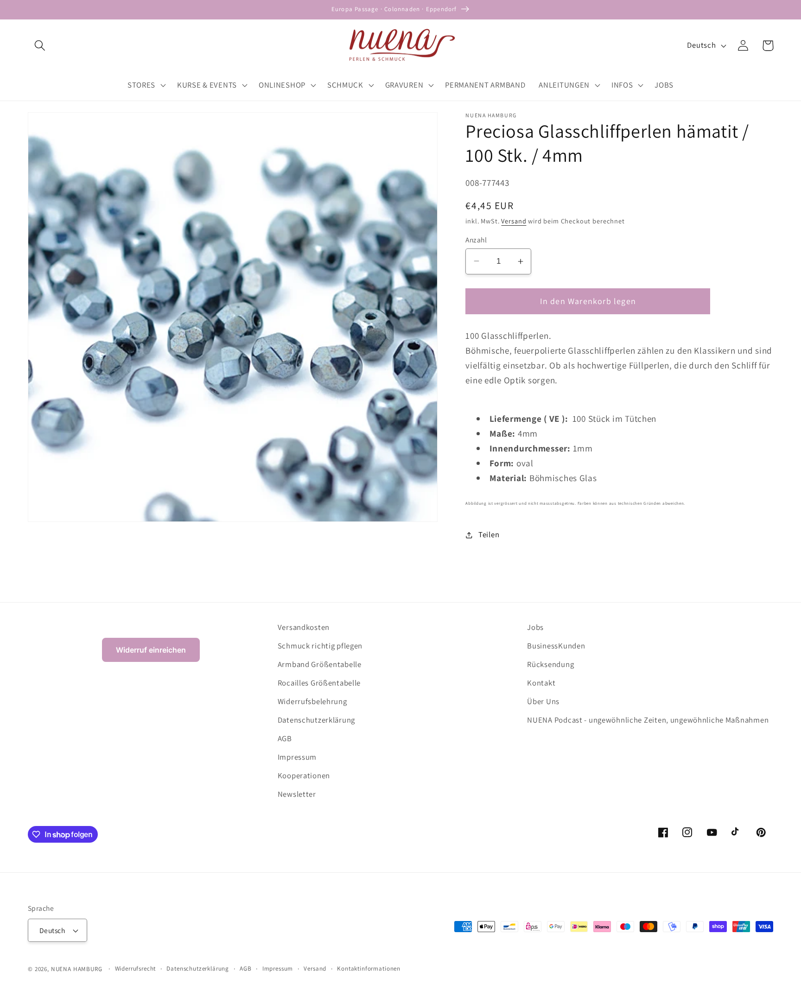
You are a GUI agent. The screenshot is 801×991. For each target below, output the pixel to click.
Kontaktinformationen (368, 968)
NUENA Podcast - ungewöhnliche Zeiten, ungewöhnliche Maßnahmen (648, 720)
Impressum (297, 757)
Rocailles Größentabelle (319, 683)
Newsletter (297, 794)
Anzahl (476, 239)
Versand (513, 220)
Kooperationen (304, 775)
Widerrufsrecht (135, 968)
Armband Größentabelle (320, 664)
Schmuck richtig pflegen (320, 646)
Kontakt (541, 683)
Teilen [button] (488, 534)
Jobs (535, 627)
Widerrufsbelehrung (312, 701)
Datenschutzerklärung (316, 720)
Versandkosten (304, 627)
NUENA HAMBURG (76, 969)
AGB (285, 738)
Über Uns (543, 701)
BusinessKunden (556, 646)
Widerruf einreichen (151, 649)
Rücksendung (550, 664)
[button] (40, 45)
